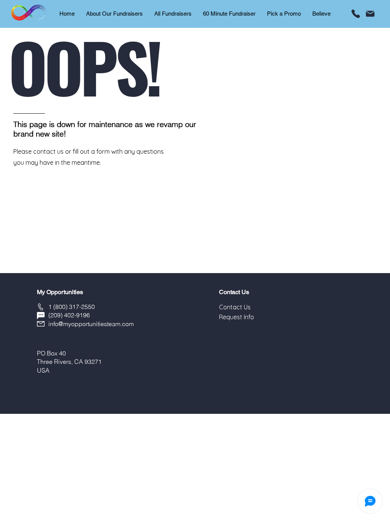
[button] (235, 307)
